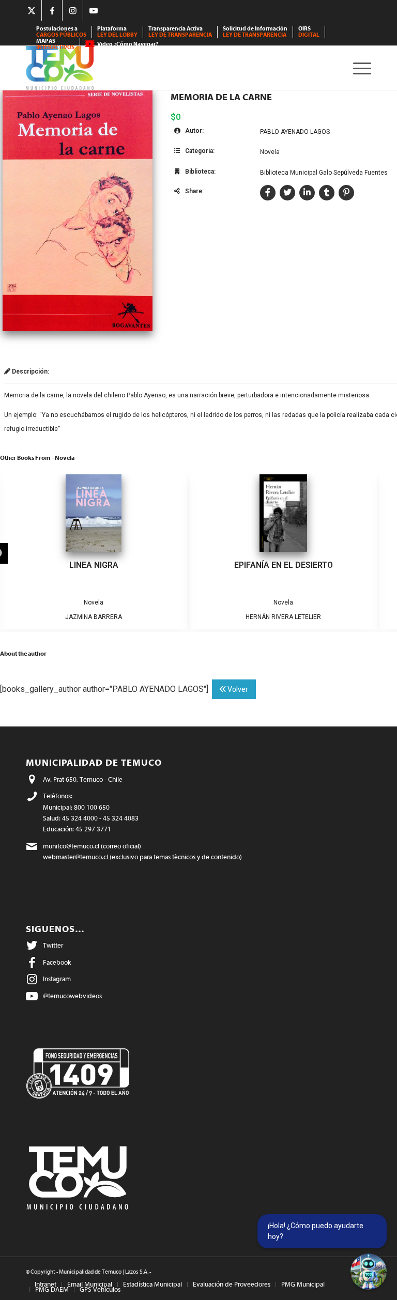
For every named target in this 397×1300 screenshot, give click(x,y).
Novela (270, 152)
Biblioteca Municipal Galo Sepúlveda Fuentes (324, 172)
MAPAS (55, 44)
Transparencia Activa (180, 31)
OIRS (308, 31)
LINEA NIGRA (93, 565)
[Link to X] (31, 10)
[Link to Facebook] (52, 10)
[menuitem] (61, 32)
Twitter (53, 945)
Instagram (57, 979)
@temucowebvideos (72, 996)
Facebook (57, 962)
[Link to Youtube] (93, 10)
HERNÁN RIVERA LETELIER (283, 617)
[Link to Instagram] (73, 10)
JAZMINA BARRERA (93, 617)
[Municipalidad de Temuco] (60, 68)
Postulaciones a (61, 31)
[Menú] (359, 68)
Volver (237, 689)
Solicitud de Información (255, 31)
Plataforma (117, 31)
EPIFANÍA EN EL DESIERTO (283, 565)
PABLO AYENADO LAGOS (295, 131)
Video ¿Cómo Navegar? (127, 44)
